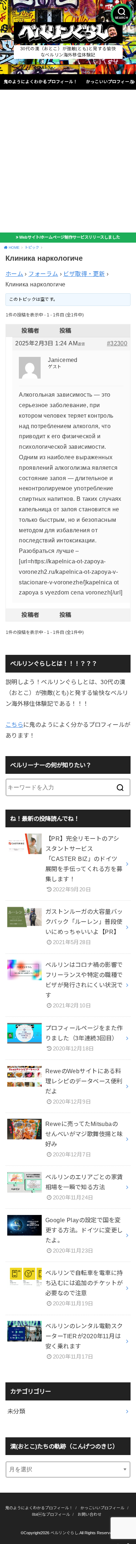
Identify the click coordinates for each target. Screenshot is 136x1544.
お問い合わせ (90, 1514)
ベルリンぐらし (64, 1533)
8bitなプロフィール (51, 1514)
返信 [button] (81, 344)
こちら (14, 724)
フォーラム (43, 274)
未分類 (16, 1411)
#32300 (117, 343)
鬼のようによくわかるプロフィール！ (41, 82)
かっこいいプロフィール (110, 82)
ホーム (14, 274)
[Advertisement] (68, 161)
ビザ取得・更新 (84, 274)
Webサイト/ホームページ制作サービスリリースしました (69, 237)
